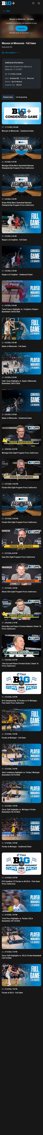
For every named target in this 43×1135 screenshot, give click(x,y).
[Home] (8, 3)
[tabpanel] (21, 548)
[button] (33, 3)
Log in (31, 33)
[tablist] (15, 97)
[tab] (8, 97)
